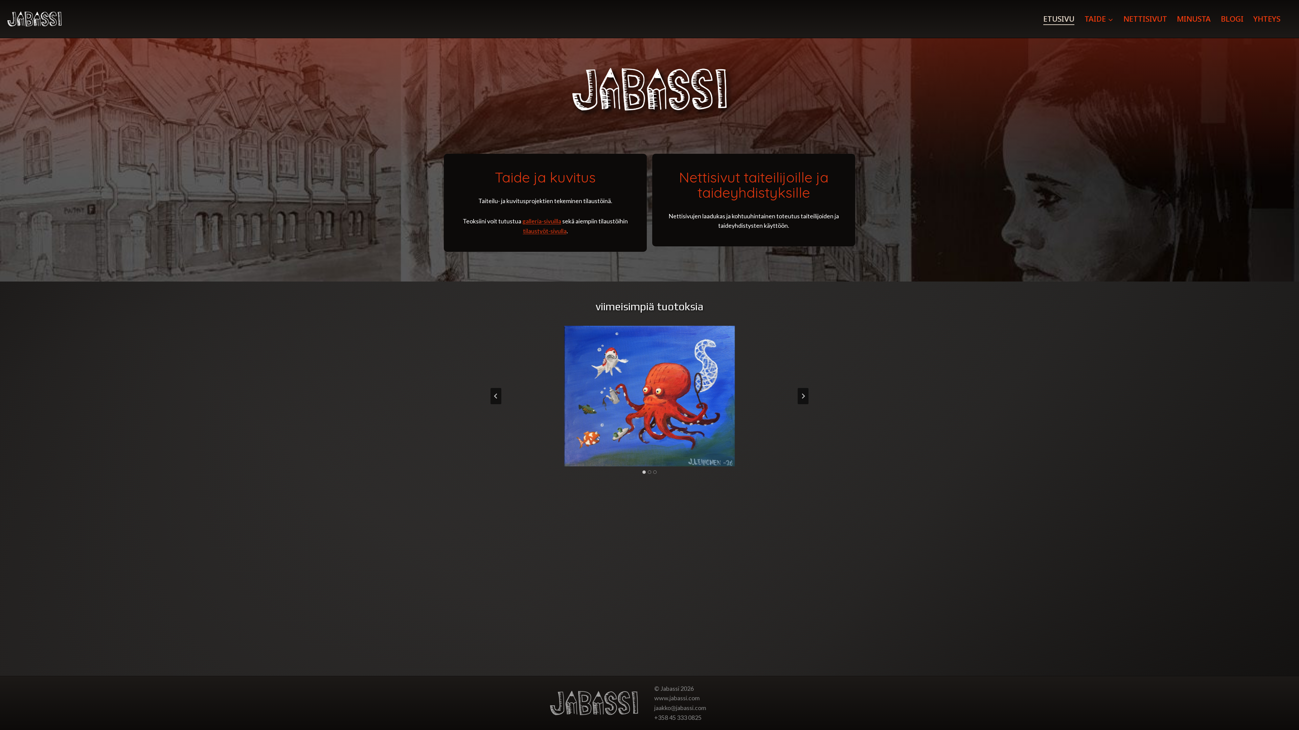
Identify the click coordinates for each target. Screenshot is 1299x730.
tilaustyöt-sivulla (545, 231)
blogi (1232, 19)
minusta (1194, 19)
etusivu (1058, 19)
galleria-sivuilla (541, 221)
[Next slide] (803, 396)
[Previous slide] (496, 396)
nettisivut (1145, 19)
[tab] (644, 472)
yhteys (1266, 19)
